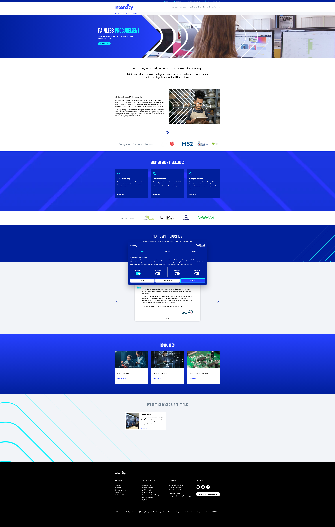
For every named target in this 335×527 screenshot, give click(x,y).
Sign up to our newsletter (208, 494)
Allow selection (168, 280)
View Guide (120, 378)
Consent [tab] (141, 251)
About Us (183, 7)
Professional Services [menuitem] (121, 495)
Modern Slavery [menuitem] (156, 512)
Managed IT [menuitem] (118, 487)
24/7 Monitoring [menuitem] (147, 490)
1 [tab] (167, 318)
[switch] (157, 273)
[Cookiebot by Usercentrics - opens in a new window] (197, 245)
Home (117, 13)
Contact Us (212, 7)
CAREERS (177, 1)
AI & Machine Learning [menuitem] (149, 497)
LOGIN (166, 1)
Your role (124, 13)
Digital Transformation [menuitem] (149, 500)
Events (205, 7)
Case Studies (193, 7)
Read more (120, 194)
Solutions (175, 7)
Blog (199, 7)
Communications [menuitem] (120, 490)
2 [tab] (168, 318)
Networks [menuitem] (118, 492)
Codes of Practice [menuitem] (168, 512)
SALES (193, 1)
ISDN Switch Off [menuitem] (147, 492)
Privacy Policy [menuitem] (144, 512)
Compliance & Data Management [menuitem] (152, 495)
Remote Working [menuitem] (147, 487)
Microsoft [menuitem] (118, 485)
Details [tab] (167, 251)
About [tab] (194, 251)
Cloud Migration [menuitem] (147, 485)
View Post (156, 378)
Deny (142, 280)
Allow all (192, 280)
